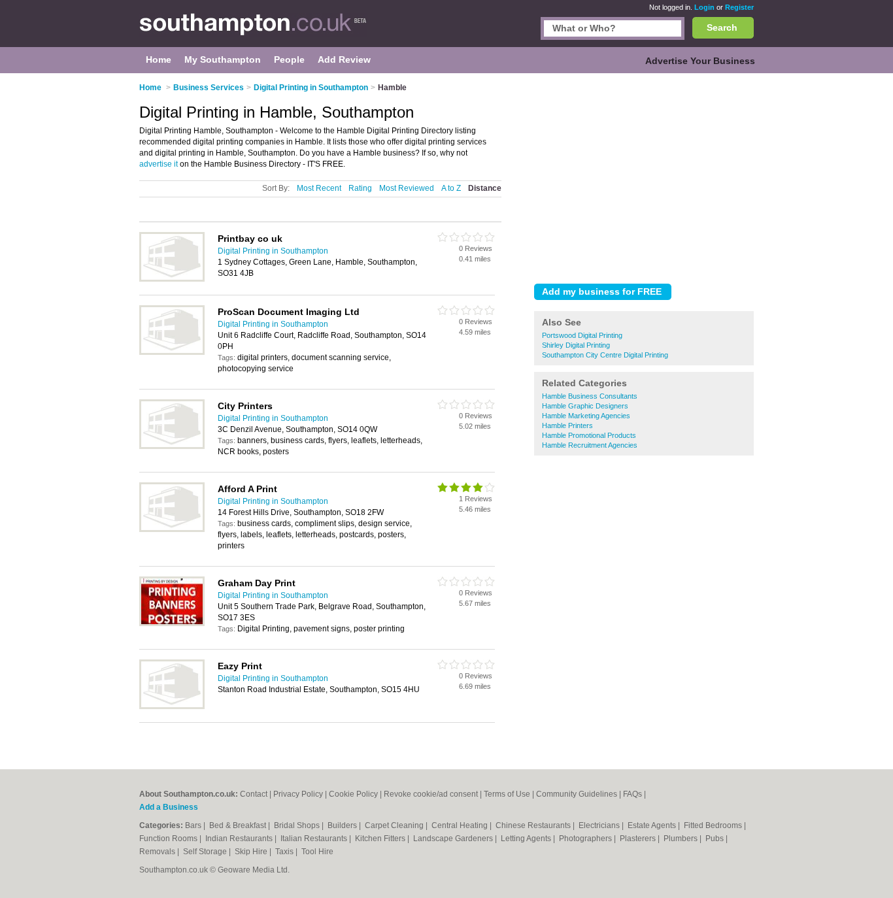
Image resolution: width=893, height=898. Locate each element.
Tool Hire (317, 851)
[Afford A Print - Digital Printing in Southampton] (172, 529)
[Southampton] (253, 30)
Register (739, 7)
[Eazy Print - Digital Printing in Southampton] (172, 706)
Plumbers (681, 838)
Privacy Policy (298, 794)
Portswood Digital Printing (582, 335)
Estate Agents (653, 825)
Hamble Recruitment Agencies (589, 445)
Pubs (715, 838)
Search (722, 27)
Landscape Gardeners (454, 838)
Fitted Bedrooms (714, 825)
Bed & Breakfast (238, 825)
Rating (360, 188)
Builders (343, 825)
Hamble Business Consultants (589, 396)
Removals (158, 851)
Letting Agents (527, 838)
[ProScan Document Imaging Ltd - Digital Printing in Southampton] (172, 352)
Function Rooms (169, 838)
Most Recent (319, 188)
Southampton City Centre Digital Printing (605, 355)
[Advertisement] (644, 175)
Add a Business (168, 807)
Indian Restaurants (240, 838)
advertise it (158, 164)
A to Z (451, 188)
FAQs (632, 794)
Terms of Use (507, 794)
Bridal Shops (298, 825)
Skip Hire (252, 851)
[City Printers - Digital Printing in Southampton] (172, 446)
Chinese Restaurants (534, 825)
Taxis (285, 851)
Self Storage (206, 851)
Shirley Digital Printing (576, 345)
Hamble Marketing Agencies (586, 416)
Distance (484, 188)
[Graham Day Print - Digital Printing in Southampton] (172, 623)
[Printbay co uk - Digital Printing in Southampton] (172, 279)
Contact (253, 794)
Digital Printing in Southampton (273, 251)
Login (704, 7)
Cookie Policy (353, 794)
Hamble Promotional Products (589, 435)
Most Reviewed (406, 188)
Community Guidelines (576, 794)
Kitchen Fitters (381, 838)
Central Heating (460, 825)
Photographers (586, 838)
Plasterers (639, 838)
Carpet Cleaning (395, 825)
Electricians (600, 825)
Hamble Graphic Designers (585, 406)
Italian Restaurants (314, 838)
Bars (194, 825)
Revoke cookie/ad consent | (434, 794)
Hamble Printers (567, 425)
